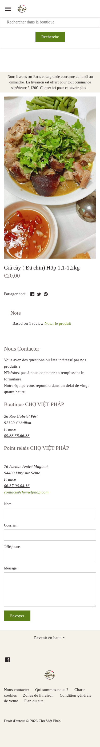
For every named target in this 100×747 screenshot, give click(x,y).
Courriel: (11, 525)
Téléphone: (12, 547)
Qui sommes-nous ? (51, 690)
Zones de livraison (38, 695)
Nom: (8, 504)
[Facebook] (7, 659)
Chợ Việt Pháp (50, 721)
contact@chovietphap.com (26, 492)
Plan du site (33, 701)
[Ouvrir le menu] (8, 9)
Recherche (50, 37)
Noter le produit (58, 323)
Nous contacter (16, 690)
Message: (11, 568)
